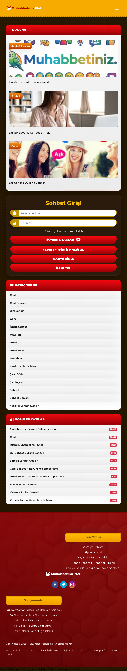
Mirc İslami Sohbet (27, 620)
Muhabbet (16, 358)
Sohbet (15, 96)
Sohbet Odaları (20, 46)
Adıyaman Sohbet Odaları (93, 557)
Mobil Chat (16, 342)
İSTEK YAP (63, 267)
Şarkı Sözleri (17, 374)
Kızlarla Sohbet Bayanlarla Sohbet (63, 500)
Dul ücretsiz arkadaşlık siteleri (29, 82)
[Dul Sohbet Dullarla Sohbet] (63, 158)
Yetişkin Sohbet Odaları (24, 405)
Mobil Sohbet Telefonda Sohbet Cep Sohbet (63, 476)
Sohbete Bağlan (60, 239)
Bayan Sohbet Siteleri (63, 484)
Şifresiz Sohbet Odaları (63, 460)
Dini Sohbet (17, 310)
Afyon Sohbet (93, 552)
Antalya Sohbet (93, 547)
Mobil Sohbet (18, 350)
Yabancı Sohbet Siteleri (63, 492)
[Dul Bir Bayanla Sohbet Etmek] (63, 108)
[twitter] (64, 584)
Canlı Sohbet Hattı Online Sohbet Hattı (63, 468)
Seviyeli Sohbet (30, 669)
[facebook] (55, 584)
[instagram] (72, 584)
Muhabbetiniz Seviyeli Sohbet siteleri (63, 429)
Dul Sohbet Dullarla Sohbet (27, 182)
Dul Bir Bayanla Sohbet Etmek (29, 132)
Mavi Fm (15, 334)
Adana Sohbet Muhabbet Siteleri (93, 562)
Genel (15, 146)
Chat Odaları (18, 303)
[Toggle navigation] (116, 8)
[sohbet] (24, 8)
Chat (13, 295)
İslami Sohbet (18, 326)
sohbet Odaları (9, 669)
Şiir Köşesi (16, 382)
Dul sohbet (48, 669)
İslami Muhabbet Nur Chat (63, 444)
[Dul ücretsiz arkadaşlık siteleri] (63, 58)
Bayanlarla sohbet (68, 669)
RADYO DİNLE (63, 258)
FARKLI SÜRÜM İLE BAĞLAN (64, 250)
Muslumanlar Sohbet (23, 366)
